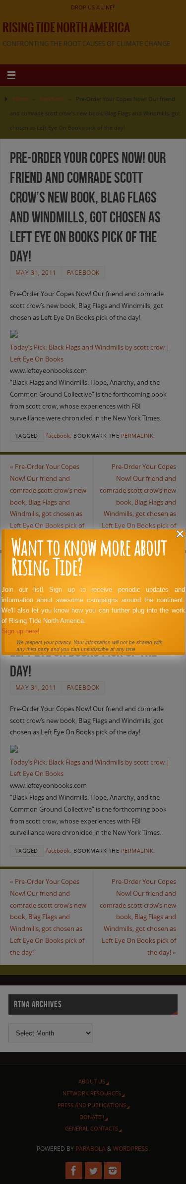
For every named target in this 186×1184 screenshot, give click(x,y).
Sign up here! (20, 631)
